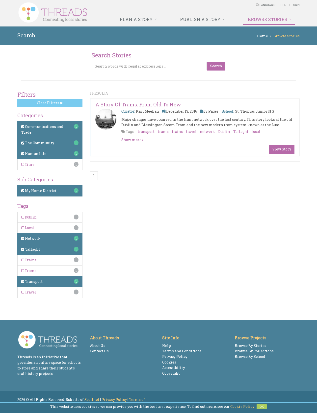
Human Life (35, 153)
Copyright (171, 373)
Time (29, 164)
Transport (33, 281)
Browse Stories (267, 19)
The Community (39, 143)
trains (177, 131)
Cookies (169, 362)
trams (163, 131)
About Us (97, 345)
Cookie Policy (242, 406)
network (207, 131)
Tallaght (32, 249)
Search (216, 66)
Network (32, 238)
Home (262, 36)
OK (262, 407)
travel (191, 131)
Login (296, 5)
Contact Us (99, 351)
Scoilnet (91, 399)
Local (29, 227)
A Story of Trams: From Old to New (138, 104)
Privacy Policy (174, 356)
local (256, 131)
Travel (30, 292)
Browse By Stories (250, 345)
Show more (131, 139)
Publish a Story (200, 19)
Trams (30, 270)
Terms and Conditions (182, 351)
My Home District (40, 190)
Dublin (30, 217)
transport (146, 131)
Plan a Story (136, 19)
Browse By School (250, 356)
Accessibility (173, 367)
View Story (281, 149)
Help (284, 5)
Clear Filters (48, 102)
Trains (30, 260)
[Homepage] (104, 12)
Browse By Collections (254, 351)
